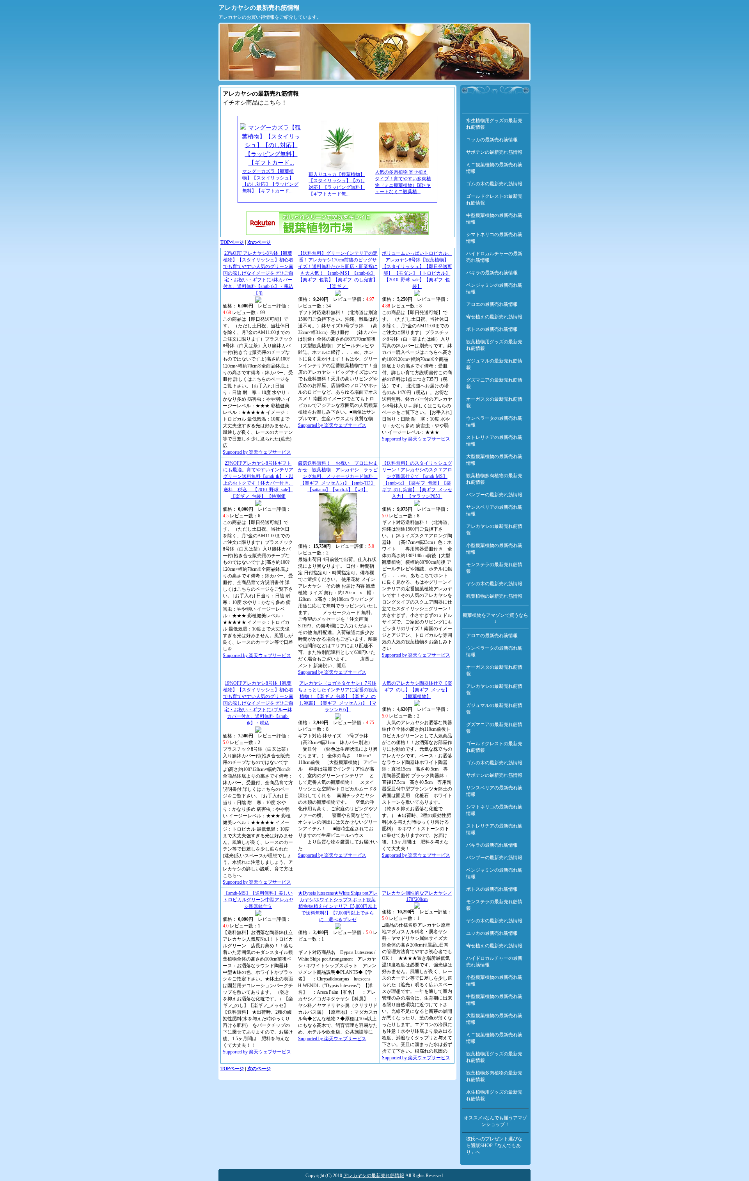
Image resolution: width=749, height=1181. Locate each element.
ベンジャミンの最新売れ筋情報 (494, 288)
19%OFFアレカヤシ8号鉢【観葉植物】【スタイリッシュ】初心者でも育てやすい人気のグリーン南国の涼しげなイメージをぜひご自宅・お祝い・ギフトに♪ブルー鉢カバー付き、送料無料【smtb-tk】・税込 (258, 703)
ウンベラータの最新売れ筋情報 (494, 422)
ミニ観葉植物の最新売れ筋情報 (494, 168)
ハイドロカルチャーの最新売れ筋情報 (494, 257)
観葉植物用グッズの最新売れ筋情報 (494, 345)
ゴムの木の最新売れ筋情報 (494, 183)
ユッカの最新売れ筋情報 (492, 139)
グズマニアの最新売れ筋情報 (494, 383)
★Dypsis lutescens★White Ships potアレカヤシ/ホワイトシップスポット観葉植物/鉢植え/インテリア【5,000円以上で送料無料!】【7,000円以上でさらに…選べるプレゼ (338, 906)
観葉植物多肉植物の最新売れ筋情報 (494, 479)
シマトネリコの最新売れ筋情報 (494, 238)
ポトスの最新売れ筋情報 (492, 329)
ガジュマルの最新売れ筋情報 (494, 364)
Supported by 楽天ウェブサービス (257, 452)
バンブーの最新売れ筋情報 (494, 494)
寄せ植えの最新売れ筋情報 (494, 317)
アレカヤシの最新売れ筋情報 (259, 7)
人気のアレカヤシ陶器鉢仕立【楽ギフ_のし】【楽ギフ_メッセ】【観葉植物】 (417, 689)
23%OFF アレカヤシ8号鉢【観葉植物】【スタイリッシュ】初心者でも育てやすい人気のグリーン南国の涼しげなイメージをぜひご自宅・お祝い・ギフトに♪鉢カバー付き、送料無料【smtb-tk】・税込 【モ (258, 273)
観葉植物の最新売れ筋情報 (494, 596)
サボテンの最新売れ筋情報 (494, 152)
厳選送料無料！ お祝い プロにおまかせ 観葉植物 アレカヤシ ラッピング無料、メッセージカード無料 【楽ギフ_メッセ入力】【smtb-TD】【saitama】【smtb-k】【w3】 (338, 476)
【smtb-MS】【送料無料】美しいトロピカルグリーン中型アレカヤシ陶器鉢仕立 (258, 899)
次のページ (259, 242)
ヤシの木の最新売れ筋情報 (494, 583)
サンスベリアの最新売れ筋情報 (494, 510)
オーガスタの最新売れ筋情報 (494, 402)
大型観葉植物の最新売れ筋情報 (494, 460)
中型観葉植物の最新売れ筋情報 (494, 219)
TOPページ (232, 242)
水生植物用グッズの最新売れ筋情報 (494, 124)
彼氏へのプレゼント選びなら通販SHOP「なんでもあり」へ (494, 1145)
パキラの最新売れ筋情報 (492, 272)
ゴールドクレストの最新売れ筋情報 (494, 200)
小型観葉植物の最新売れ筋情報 (494, 549)
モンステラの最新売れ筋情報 (494, 568)
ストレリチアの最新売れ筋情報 (494, 441)
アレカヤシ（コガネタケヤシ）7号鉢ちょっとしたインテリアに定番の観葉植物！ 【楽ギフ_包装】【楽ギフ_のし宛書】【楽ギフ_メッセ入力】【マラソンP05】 (338, 696)
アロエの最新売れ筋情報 (492, 304)
